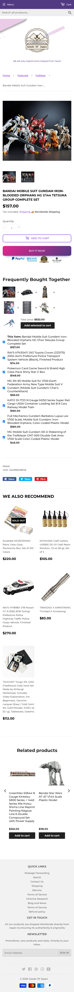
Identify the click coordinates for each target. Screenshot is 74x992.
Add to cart (22, 835)
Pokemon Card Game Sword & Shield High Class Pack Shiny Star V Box (36, 370)
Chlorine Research (37, 898)
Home (6, 75)
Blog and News (37, 903)
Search (37, 877)
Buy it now (37, 250)
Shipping (24, 211)
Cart (68, 4)
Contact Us (37, 881)
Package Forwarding (37, 873)
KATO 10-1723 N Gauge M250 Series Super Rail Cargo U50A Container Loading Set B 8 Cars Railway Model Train (38, 403)
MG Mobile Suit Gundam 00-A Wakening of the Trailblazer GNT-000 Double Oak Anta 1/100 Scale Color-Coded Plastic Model (36, 435)
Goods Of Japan (38, 978)
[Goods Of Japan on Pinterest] (36, 969)
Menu (10, 4)
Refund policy (37, 911)
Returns (37, 890)
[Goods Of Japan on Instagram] (42, 969)
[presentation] (5, 791)
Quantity (8, 221)
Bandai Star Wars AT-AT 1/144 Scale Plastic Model (50, 796)
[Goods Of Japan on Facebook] (30, 969)
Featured (22, 75)
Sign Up (64, 952)
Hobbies (41, 75)
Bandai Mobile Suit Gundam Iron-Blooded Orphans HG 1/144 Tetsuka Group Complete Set (37, 340)
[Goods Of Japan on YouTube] (48, 969)
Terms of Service (37, 894)
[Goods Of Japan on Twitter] (24, 969)
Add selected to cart (37, 325)
